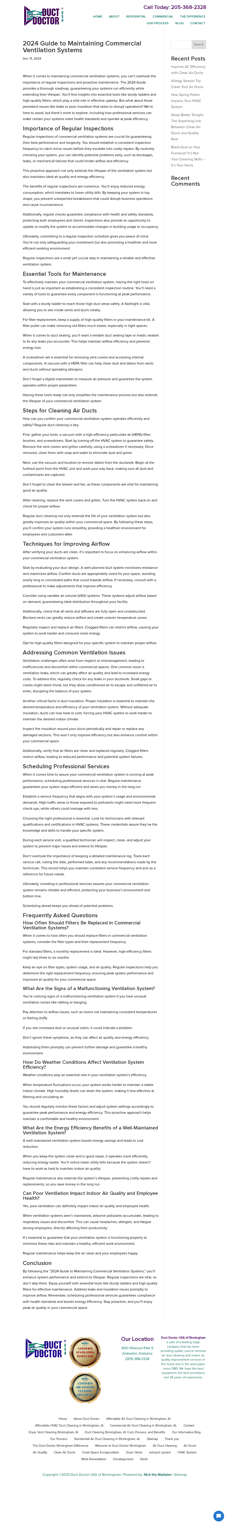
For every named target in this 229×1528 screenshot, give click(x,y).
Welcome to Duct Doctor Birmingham (120, 1445)
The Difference (192, 16)
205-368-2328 (188, 7)
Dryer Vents (134, 1452)
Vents (144, 1459)
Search (199, 44)
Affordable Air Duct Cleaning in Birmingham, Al (138, 1418)
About (114, 16)
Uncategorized (123, 1459)
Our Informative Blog (186, 1432)
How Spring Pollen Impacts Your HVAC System (186, 101)
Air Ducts (190, 1445)
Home (97, 16)
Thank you (172, 1439)
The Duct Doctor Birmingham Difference (60, 1445)
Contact (197, 23)
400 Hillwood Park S (137, 1348)
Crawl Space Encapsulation (100, 1452)
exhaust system (160, 1452)
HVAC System (187, 1452)
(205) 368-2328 (137, 1359)
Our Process (157, 23)
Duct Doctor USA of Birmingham (96, 1474)
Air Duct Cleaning (165, 1445)
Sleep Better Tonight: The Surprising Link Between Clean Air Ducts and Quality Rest (187, 127)
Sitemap (152, 1439)
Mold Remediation (93, 1459)
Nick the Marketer (158, 1474)
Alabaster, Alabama (137, 1353)
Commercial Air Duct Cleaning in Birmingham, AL (143, 1425)
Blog (179, 23)
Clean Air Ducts (64, 1452)
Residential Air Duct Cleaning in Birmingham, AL (107, 1439)
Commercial (163, 16)
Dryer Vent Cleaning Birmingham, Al (53, 1432)
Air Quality (40, 1452)
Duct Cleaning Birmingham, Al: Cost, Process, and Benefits (125, 1432)
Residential (136, 16)
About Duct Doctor (87, 1418)
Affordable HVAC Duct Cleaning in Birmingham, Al (69, 1425)
